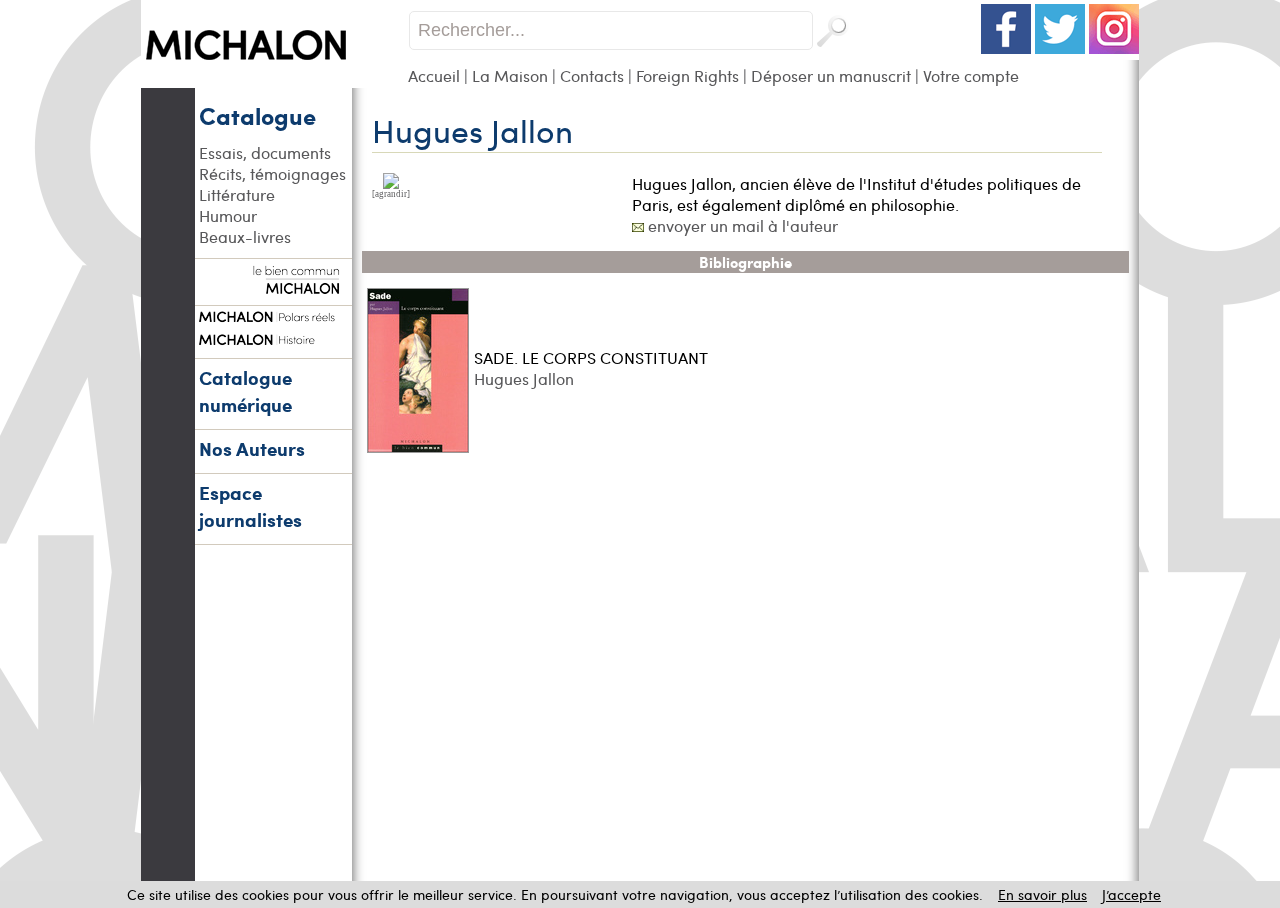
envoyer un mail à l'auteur (743, 225)
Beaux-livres (245, 236)
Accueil (434, 75)
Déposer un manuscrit (831, 75)
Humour (228, 215)
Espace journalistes (250, 506)
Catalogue (257, 115)
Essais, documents (265, 152)
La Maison (510, 75)
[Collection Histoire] (273, 337)
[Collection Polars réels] (273, 314)
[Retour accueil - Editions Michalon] (274, 82)
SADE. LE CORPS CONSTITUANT (591, 357)
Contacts (592, 75)
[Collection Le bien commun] (273, 284)
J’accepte (1131, 894)
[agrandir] (391, 194)
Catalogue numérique (245, 391)
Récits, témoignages (272, 173)
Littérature (237, 194)
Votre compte (971, 75)
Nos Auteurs (252, 448)
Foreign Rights (687, 75)
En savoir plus (1042, 894)
